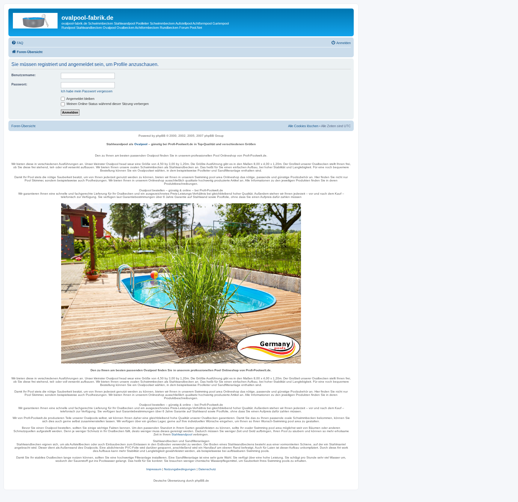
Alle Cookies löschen (303, 126)
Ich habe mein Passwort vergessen (86, 91)
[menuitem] (17, 42)
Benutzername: (23, 75)
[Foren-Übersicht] (35, 19)
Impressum (153, 469)
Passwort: (19, 84)
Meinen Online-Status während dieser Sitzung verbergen (107, 104)
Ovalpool (140, 144)
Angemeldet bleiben (80, 98)
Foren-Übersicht (23, 126)
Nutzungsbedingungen (180, 469)
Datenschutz (207, 469)
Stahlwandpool (181, 434)
